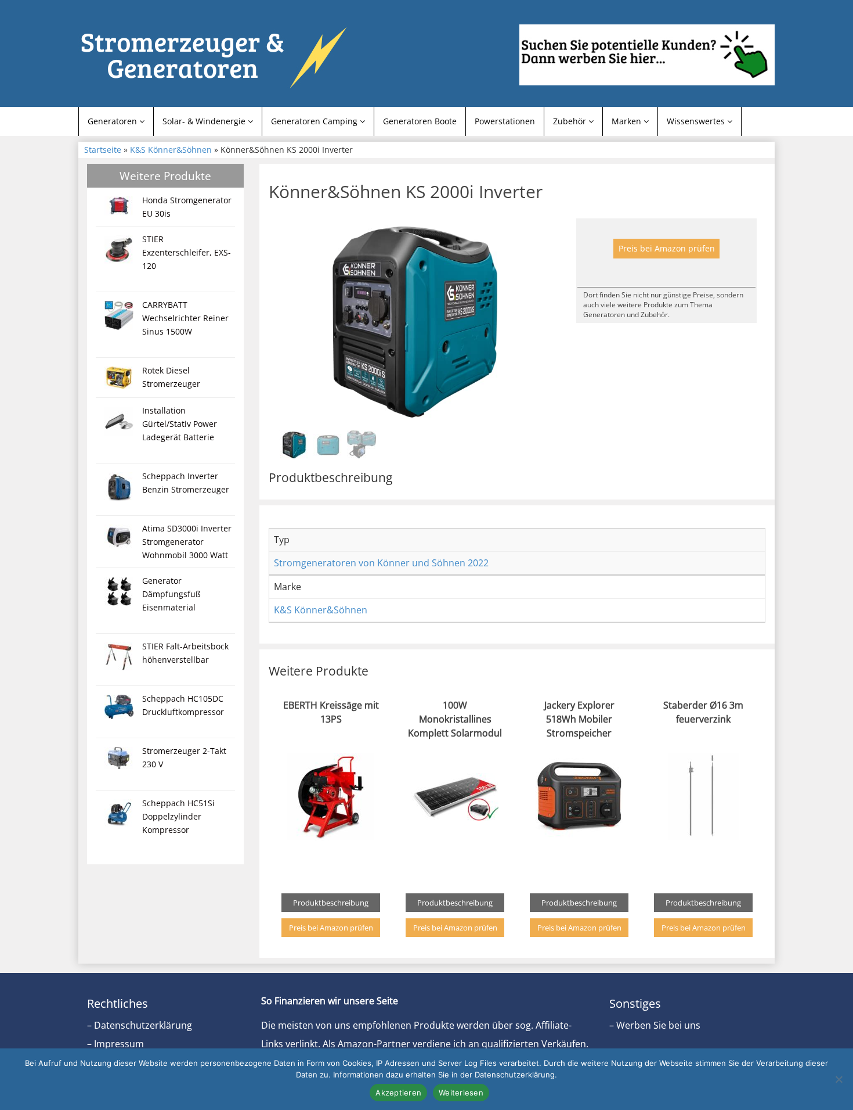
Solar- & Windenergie (205, 121)
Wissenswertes (697, 121)
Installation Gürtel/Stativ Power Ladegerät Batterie (179, 424)
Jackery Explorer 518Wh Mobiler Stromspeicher (579, 719)
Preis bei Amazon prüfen (667, 248)
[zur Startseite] (223, 56)
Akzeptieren (398, 1092)
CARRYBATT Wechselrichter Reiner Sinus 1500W (185, 318)
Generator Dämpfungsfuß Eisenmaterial (171, 594)
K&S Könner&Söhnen (171, 149)
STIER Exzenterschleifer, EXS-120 (186, 252)
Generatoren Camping (315, 121)
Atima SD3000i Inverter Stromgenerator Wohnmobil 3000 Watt (187, 542)
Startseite (102, 149)
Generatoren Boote (420, 121)
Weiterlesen (461, 1092)
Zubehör (570, 121)
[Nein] (838, 1079)
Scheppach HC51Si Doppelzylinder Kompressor (178, 816)
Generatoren (113, 121)
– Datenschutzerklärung (139, 1025)
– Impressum (115, 1043)
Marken (628, 121)
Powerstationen (505, 121)
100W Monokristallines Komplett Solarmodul (455, 719)
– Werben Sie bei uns (654, 1025)
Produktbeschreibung (330, 902)
